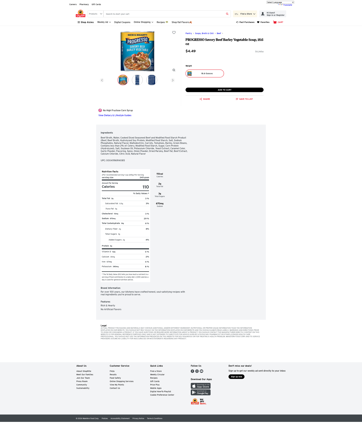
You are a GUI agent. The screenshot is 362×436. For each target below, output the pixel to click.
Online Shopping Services (121, 381)
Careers (73, 4)
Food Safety (115, 378)
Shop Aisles (87, 22)
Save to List (246, 99)
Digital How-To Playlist (160, 391)
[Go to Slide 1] (123, 80)
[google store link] (201, 394)
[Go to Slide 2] (137, 80)
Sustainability (82, 388)
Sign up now (236, 377)
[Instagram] (197, 372)
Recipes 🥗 (162, 22)
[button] (254, 13)
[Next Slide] (172, 79)
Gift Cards (96, 4)
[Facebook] (192, 372)
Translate (287, 5)
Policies (105, 418)
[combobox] (96, 13)
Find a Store (156, 371)
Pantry (189, 33)
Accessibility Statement (120, 418)
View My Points (117, 385)
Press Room (82, 381)
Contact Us (115, 388)
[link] (245, 22)
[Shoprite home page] (81, 14)
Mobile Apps (155, 388)
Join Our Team (83, 378)
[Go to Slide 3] (152, 80)
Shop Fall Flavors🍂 (182, 22)
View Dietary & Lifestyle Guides (114, 115)
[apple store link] (201, 388)
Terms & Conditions (154, 418)
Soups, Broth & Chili (204, 33)
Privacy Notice (138, 418)
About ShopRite (83, 371)
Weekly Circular (157, 374)
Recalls (113, 374)
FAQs (112, 371)
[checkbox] (174, 32)
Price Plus (155, 385)
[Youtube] (201, 372)
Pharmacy (84, 4)
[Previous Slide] (101, 79)
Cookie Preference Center (162, 395)
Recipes (154, 378)
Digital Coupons (122, 22)
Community (81, 385)
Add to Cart (224, 90)
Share (206, 99)
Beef (219, 33)
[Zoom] (174, 70)
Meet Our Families (84, 374)
